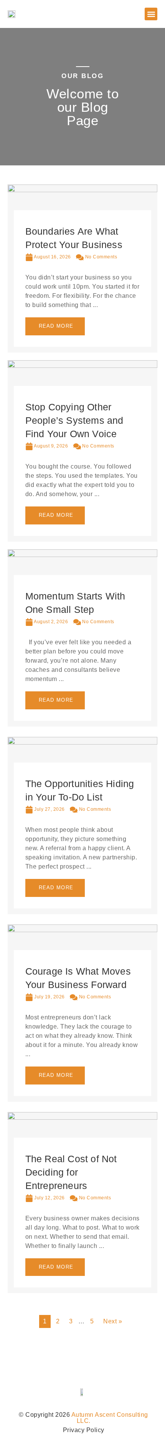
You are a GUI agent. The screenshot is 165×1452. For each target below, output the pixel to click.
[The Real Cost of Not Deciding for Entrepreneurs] (82, 1117)
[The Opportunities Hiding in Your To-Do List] (82, 742)
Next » (112, 1321)
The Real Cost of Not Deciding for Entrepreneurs (71, 1172)
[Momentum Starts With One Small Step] (82, 555)
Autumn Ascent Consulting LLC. (109, 1417)
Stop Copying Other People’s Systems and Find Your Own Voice (74, 420)
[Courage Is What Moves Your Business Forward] (82, 930)
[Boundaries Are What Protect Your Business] (82, 190)
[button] (151, 14)
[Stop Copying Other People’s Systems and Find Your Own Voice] (82, 366)
